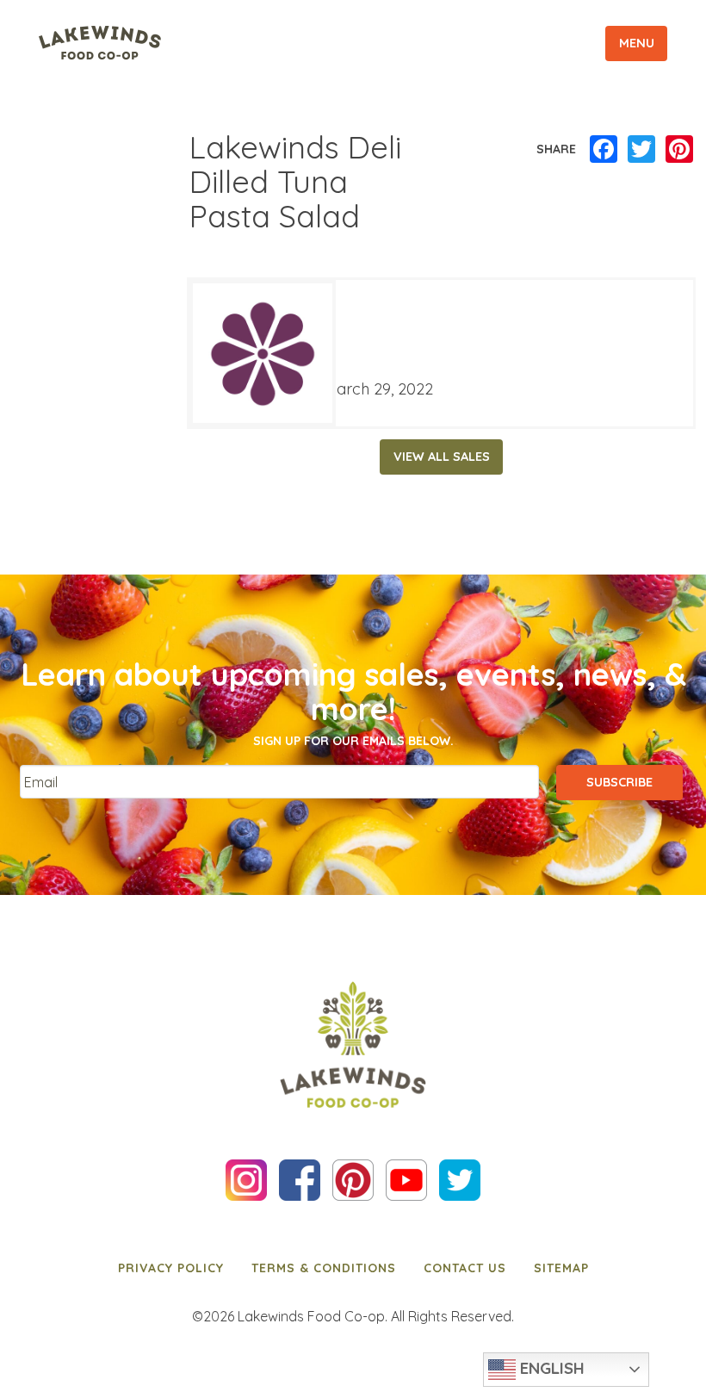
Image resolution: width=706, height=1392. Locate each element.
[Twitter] (641, 150)
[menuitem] (171, 1267)
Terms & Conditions (323, 1268)
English (550, 1368)
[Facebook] (603, 150)
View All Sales (441, 456)
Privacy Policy (171, 1268)
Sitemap (561, 1268)
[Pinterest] (679, 150)
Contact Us (465, 1268)
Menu (636, 43)
